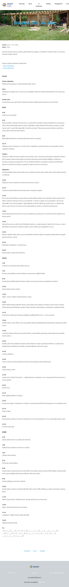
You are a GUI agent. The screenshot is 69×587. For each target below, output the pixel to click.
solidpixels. (41, 582)
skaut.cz (34, 573)
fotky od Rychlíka (8, 66)
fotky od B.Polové (8, 68)
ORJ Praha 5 (11, 573)
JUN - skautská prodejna (57, 573)
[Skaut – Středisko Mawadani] (8, 5)
